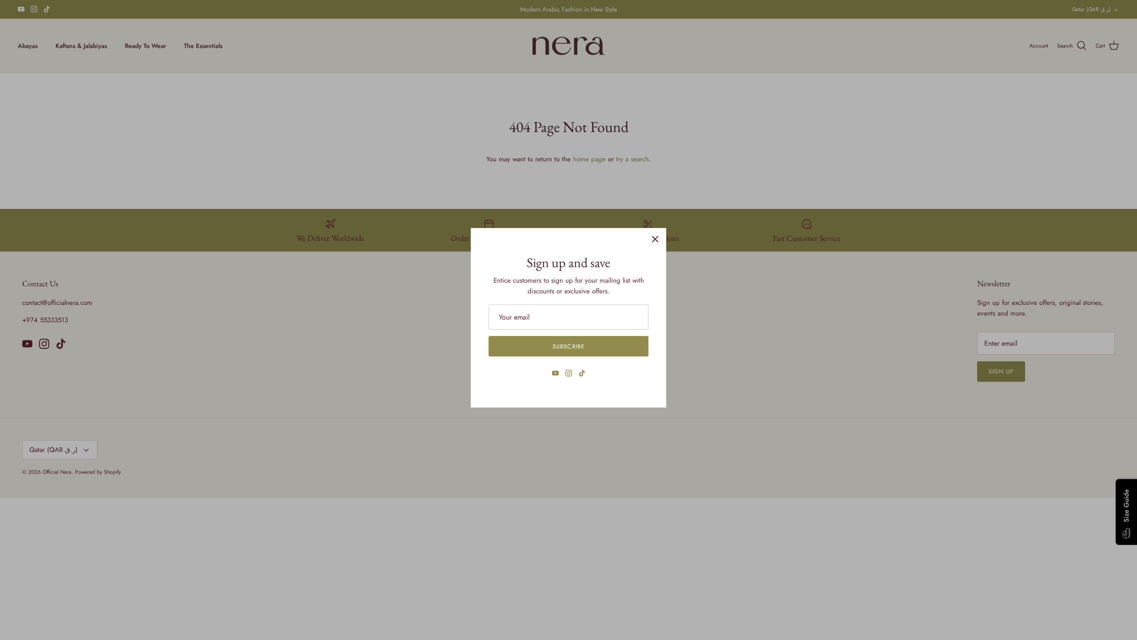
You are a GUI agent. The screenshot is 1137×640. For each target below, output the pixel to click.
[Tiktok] (582, 373)
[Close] (655, 239)
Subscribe (568, 346)
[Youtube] (555, 373)
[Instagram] (568, 373)
